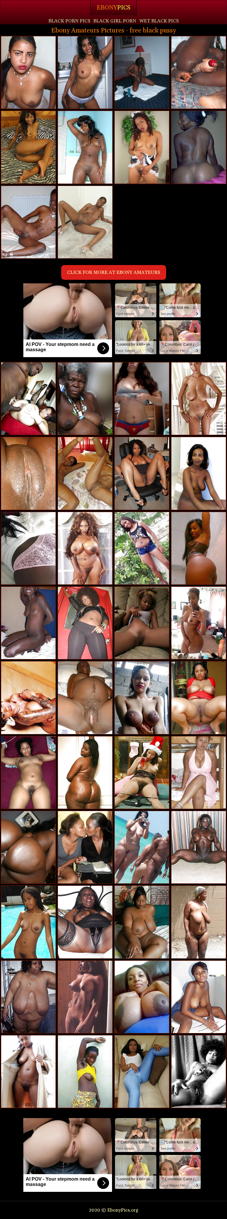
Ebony (113, 8)
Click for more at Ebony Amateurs (113, 272)
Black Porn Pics (69, 21)
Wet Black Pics (159, 21)
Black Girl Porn (114, 21)
